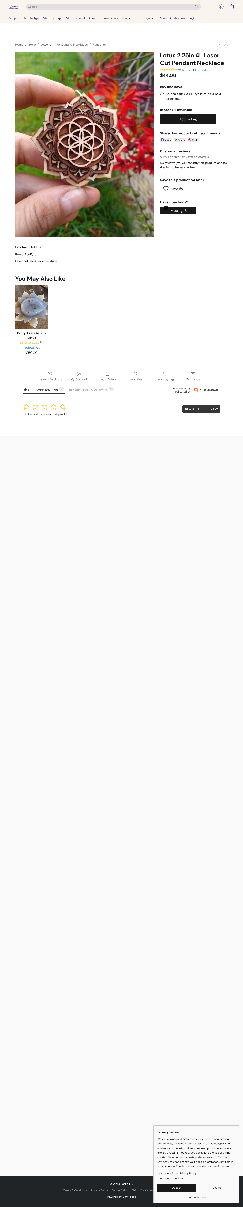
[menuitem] (219, 45)
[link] (196, 1195)
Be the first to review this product (46, 414)
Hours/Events (109, 18)
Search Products (50, 379)
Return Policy (120, 1190)
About (93, 18)
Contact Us (129, 18)
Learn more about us (170, 1178)
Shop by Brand (75, 18)
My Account (78, 379)
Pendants (99, 45)
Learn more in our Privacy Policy (176, 1173)
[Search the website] (197, 6)
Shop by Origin (52, 18)
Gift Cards (193, 379)
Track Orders (107, 379)
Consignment (147, 18)
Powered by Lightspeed (121, 1196)
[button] (14, 6)
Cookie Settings (149, 1190)
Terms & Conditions (75, 1190)
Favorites (135, 379)
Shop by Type (30, 18)
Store (32, 45)
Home (19, 45)
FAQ (191, 18)
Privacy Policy (99, 1190)
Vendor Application (172, 18)
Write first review (203, 409)
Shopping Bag (164, 379)
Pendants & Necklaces (72, 45)
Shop (13, 18)
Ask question (202, 70)
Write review (185, 70)
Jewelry (46, 45)
